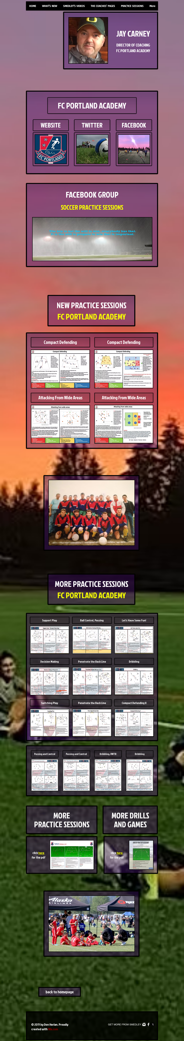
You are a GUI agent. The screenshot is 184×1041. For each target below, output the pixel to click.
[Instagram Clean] (144, 1024)
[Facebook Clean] (148, 1024)
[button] (74, 6)
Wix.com (53, 1029)
